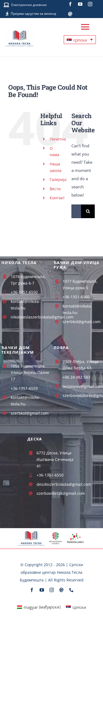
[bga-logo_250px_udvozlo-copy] (55, 534)
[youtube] (80, 4)
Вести (55, 188)
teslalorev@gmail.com (83, 386)
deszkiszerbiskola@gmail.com (64, 484)
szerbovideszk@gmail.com (61, 493)
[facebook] (70, 4)
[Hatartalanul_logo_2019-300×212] (75, 533)
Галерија (58, 179)
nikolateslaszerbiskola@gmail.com (42, 317)
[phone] (71, 590)
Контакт (57, 197)
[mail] (70, 14)
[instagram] (90, 4)
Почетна (58, 139)
